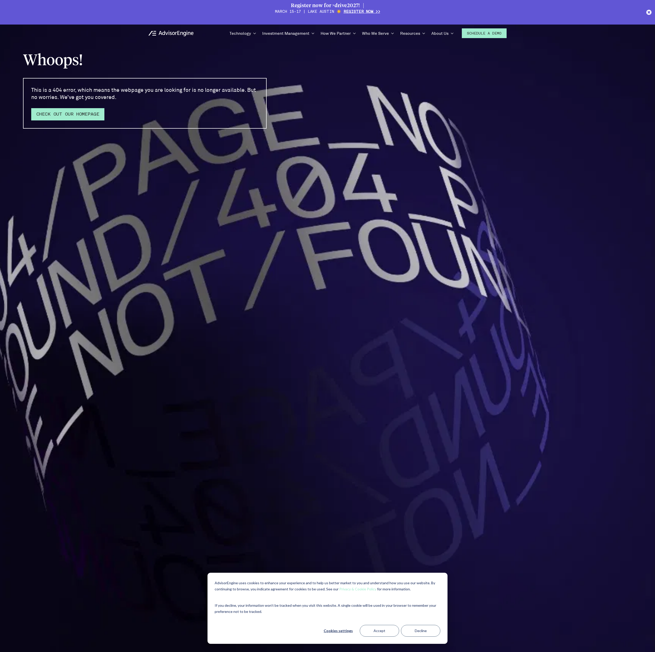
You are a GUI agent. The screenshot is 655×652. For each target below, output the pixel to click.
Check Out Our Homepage (67, 114)
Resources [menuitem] (410, 33)
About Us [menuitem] (440, 33)
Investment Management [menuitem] (285, 33)
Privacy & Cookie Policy (357, 589)
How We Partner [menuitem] (336, 33)
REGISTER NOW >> (362, 12)
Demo (484, 33)
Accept (379, 630)
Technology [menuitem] (240, 33)
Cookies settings (338, 630)
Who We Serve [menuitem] (375, 33)
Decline (421, 630)
